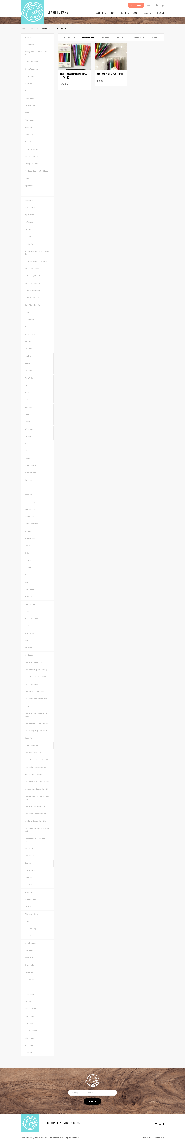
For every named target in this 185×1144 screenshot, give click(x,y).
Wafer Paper (29, 222)
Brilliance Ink (29, 633)
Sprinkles (28, 312)
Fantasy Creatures (31, 524)
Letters (27, 422)
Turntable (28, 987)
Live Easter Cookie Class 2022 (35, 821)
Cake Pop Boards (31, 1031)
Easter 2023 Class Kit (32, 290)
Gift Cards (28, 648)
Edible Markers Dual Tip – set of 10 (73, 75)
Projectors (28, 83)
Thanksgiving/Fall (31, 502)
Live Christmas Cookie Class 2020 (37, 782)
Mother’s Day (29, 407)
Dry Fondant (29, 186)
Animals (28, 341)
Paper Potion (29, 215)
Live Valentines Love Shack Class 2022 (37, 797)
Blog (146, 12)
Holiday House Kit (31, 745)
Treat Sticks (29, 885)
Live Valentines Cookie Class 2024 (37, 789)
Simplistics (75, 1138)
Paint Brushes (29, 120)
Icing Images (29, 626)
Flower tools (29, 994)
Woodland (28, 495)
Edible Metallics (30, 936)
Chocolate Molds (31, 943)
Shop (111, 12)
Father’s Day (29, 378)
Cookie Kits (29, 244)
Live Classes (29, 655)
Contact (80, 1122)
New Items (105, 37)
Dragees (28, 327)
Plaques (27, 458)
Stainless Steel (30, 516)
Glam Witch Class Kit (32, 305)
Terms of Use (146, 1138)
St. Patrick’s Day (30, 465)
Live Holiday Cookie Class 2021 (36, 814)
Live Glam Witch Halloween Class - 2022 (37, 829)
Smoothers (29, 1045)
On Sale (154, 37)
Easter (27, 400)
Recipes (123, 12)
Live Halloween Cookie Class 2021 (37, 760)
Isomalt (27, 193)
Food (27, 414)
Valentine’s (28, 560)
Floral (27, 392)
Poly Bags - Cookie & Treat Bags (36, 171)
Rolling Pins (29, 972)
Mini (26, 582)
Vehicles (28, 575)
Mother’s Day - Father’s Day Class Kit (37, 252)
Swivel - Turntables (31, 62)
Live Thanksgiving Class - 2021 (36, 731)
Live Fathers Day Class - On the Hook (36, 714)
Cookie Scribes (30, 142)
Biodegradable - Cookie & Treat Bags (36, 53)
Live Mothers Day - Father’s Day (36, 670)
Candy (27, 178)
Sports (27, 546)
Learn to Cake (29, 848)
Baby (26, 444)
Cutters (27, 91)
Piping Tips (29, 1023)
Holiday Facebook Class (33, 774)
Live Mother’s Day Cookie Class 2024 (36, 839)
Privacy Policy (159, 1138)
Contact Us (159, 12)
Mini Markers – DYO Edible (110, 74)
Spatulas (28, 1001)
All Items (28, 37)
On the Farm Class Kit (32, 269)
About (135, 12)
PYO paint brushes (31, 156)
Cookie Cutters (30, 334)
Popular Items (69, 37)
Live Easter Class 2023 (33, 753)
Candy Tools (29, 877)
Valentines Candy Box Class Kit (36, 261)
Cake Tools (29, 950)
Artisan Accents (30, 899)
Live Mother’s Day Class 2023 (35, 677)
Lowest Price (121, 37)
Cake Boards (29, 980)
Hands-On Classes (31, 619)
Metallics (28, 907)
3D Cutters (28, 349)
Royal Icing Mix (30, 105)
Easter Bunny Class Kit (33, 276)
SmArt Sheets (30, 207)
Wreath (27, 385)
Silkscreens (29, 127)
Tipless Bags (29, 98)
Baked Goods (30, 589)
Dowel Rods (29, 958)
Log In (149, 5)
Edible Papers (29, 200)
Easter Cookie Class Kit (33, 298)
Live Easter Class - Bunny (34, 662)
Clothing (28, 567)
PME (26, 640)
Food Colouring (30, 929)
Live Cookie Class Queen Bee (35, 684)
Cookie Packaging (31, 69)
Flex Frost (28, 229)
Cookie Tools (29, 44)
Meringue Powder (31, 164)
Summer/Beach (30, 473)
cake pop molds (31, 1009)
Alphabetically (88, 37)
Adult (27, 451)
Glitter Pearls (29, 320)
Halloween (28, 371)
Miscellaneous (30, 429)
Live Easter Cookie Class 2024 (35, 806)
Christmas (28, 436)
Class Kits (28, 738)
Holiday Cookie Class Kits (34, 283)
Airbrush (28, 237)
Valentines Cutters (31, 149)
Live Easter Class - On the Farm (36, 699)
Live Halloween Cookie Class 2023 (37, 723)
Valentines (28, 363)
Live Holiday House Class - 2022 (36, 767)
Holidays (28, 356)
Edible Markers (30, 76)
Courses (99, 12)
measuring (28, 1052)
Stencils (27, 113)
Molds (27, 921)
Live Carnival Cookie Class (34, 691)
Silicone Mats (29, 135)
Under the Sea (30, 509)
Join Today (136, 5)
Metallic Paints (30, 870)
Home (23, 29)
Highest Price (139, 37)
